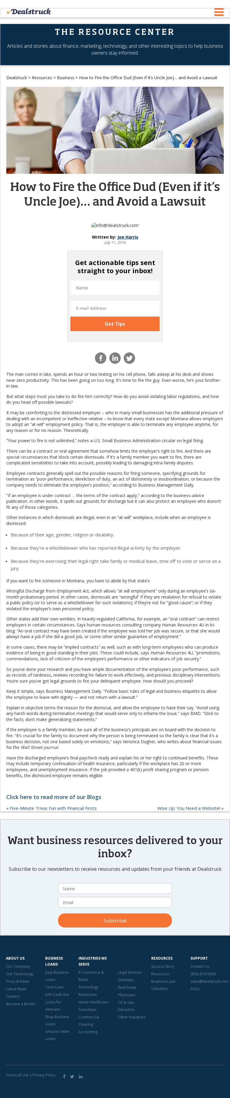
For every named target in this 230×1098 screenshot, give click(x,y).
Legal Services (130, 972)
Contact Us (199, 966)
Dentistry (125, 979)
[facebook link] (64, 1076)
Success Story (162, 966)
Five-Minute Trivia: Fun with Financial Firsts (53, 808)
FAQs (194, 988)
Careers (12, 996)
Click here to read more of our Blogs (53, 797)
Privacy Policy (44, 1075)
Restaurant (87, 994)
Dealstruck (16, 77)
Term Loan (54, 987)
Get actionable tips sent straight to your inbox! (115, 266)
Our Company (18, 966)
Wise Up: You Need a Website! (188, 808)
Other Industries (132, 1017)
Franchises (87, 1009)
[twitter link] (72, 1076)
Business (65, 77)
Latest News (16, 988)
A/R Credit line (57, 994)
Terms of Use (17, 1075)
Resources (42, 77)
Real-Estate (127, 987)
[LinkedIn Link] (81, 1076)
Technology (88, 987)
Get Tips (115, 324)
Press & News (17, 981)
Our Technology (19, 973)
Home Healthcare (93, 1002)
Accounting (87, 1031)
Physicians (126, 994)
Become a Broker (21, 1003)
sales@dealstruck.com (209, 981)
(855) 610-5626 (203, 973)
